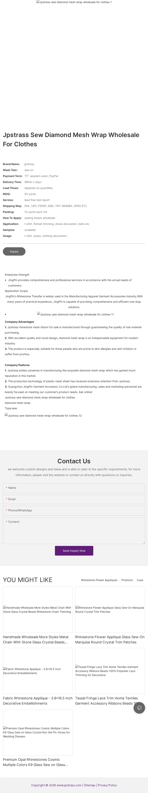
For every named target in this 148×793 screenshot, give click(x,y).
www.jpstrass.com (69, 785)
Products (127, 580)
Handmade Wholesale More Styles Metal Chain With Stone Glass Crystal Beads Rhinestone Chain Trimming (35, 640)
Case (140, 580)
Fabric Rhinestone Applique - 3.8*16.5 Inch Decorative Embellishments (38, 700)
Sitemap (90, 785)
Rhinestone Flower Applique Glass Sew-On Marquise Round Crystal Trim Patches (110, 639)
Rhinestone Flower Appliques (99, 580)
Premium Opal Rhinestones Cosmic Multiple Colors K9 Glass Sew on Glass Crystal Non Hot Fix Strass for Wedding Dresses (35, 762)
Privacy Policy (107, 785)
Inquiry (14, 251)
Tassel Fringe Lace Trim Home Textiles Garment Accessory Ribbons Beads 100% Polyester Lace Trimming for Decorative (108, 701)
